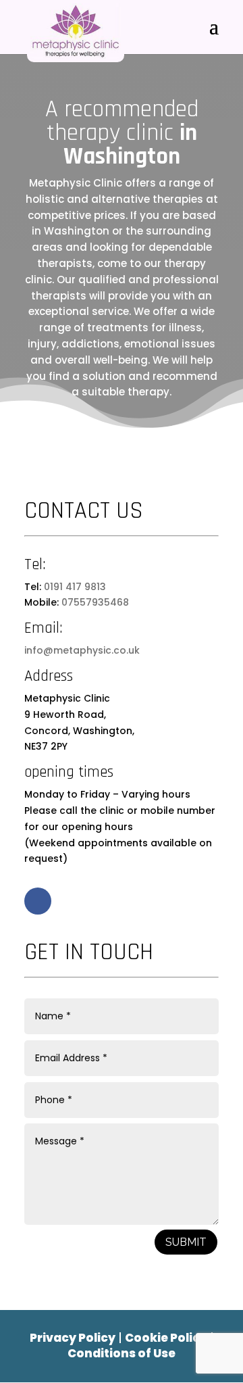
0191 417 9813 (75, 586)
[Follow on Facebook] (37, 901)
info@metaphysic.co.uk (82, 650)
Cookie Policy (166, 1338)
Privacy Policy (72, 1338)
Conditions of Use (122, 1353)
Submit (186, 1242)
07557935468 (95, 602)
